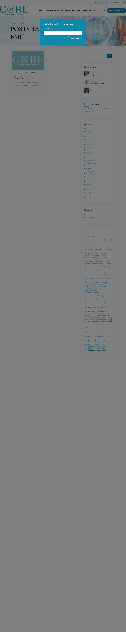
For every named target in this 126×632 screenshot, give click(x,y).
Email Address (49, 29)
